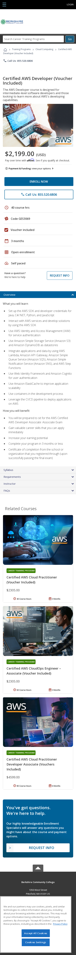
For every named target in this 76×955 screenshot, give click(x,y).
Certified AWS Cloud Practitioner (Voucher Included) (32, 579)
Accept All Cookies (35, 933)
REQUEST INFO (59, 275)
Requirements (12, 476)
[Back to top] (38, 882)
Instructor (10, 483)
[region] (35, 924)
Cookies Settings (35, 942)
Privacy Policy (60, 923)
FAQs (7, 490)
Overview (9, 294)
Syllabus (8, 470)
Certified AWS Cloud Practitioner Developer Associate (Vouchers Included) (32, 764)
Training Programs (21, 49)
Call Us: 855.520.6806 (18, 60)
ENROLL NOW (39, 181)
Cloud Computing (44, 49)
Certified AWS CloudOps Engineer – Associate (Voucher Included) (34, 670)
